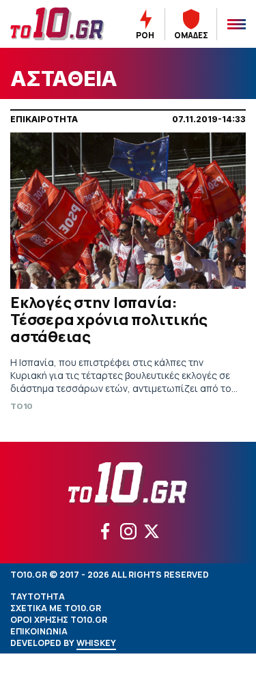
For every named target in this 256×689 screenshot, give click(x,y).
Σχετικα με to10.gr (55, 608)
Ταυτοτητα (37, 596)
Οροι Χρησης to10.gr (58, 619)
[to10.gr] (57, 24)
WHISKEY (96, 643)
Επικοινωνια (39, 631)
